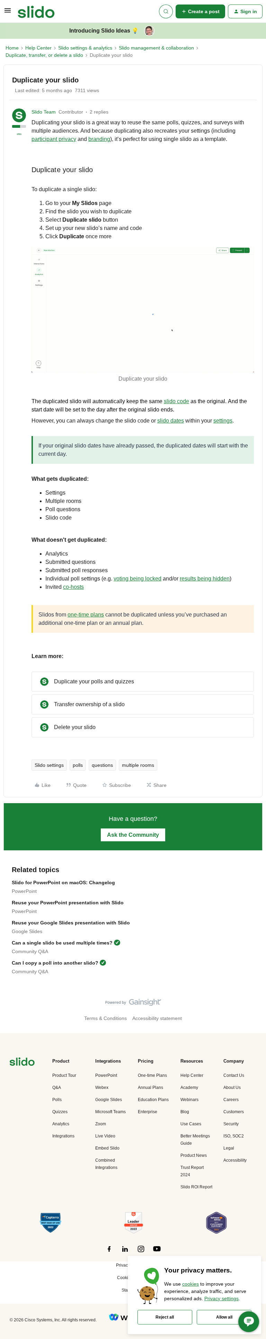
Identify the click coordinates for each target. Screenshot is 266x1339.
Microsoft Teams (110, 1111)
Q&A (56, 1087)
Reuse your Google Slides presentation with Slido (71, 922)
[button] (7, 13)
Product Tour (64, 1075)
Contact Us (233, 1075)
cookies (190, 1284)
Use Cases (190, 1123)
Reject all (165, 1317)
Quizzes (60, 1111)
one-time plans (86, 615)
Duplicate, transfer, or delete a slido (44, 55)
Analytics (60, 1123)
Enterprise (147, 1111)
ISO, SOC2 (233, 1136)
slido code (176, 401)
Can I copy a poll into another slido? (55, 963)
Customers (233, 1111)
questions (102, 765)
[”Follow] (109, 1253)
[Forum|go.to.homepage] (36, 11)
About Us (232, 1087)
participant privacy (54, 139)
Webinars (189, 1099)
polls (78, 765)
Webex (101, 1087)
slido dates (170, 421)
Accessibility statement (157, 1018)
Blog (184, 1111)
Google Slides (27, 931)
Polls (57, 1099)
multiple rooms (138, 765)
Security (231, 1123)
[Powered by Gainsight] (133, 1004)
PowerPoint (24, 891)
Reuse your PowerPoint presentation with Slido (68, 902)
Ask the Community (133, 835)
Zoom (100, 1123)
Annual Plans (150, 1087)
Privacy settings (221, 1298)
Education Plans (153, 1099)
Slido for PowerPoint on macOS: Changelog (63, 882)
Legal (228, 1148)
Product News (193, 1155)
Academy (189, 1087)
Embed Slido (107, 1148)
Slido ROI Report (196, 1187)
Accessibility (235, 1160)
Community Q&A (30, 951)
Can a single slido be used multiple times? (62, 943)
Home (12, 48)
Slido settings (49, 765)
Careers (231, 1099)
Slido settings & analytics (85, 48)
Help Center (38, 48)
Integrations (63, 1136)
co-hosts (73, 587)
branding (99, 139)
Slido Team (44, 112)
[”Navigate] (22, 1062)
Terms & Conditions (105, 1018)
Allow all (224, 1317)
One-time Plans (152, 1075)
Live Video (105, 1136)
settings (222, 421)
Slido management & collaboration (156, 48)
